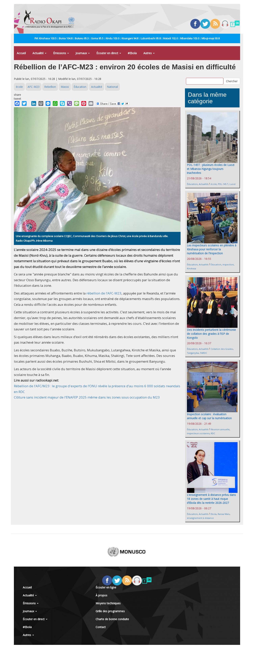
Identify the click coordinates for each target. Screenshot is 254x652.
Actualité (38, 53)
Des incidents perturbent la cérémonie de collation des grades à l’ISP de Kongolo (211, 333)
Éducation (80, 87)
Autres (148, 53)
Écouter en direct (107, 53)
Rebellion (50, 87)
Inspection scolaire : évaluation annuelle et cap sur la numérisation (209, 416)
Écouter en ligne (106, 587)
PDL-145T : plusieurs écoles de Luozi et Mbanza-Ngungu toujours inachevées (210, 169)
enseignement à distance (200, 517)
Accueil (21, 53)
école (19, 87)
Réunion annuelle (220, 429)
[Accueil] (50, 19)
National (112, 87)
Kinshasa (191, 268)
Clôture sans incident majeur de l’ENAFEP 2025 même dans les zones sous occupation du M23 (87, 397)
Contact (101, 627)
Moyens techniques (108, 603)
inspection (228, 264)
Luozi (233, 184)
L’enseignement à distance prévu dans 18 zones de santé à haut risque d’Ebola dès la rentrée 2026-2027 (211, 499)
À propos (101, 595)
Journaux (82, 53)
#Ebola (132, 53)
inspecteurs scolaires (198, 433)
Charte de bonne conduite (112, 619)
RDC (213, 433)
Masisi (65, 87)
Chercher (232, 81)
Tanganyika (193, 352)
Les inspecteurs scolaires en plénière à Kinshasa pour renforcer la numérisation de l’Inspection (211, 249)
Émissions (60, 53)
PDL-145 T (223, 184)
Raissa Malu (224, 513)
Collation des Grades (222, 348)
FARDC (203, 352)
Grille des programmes (110, 611)
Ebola (213, 513)
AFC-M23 (33, 87)
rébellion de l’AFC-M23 (103, 293)
